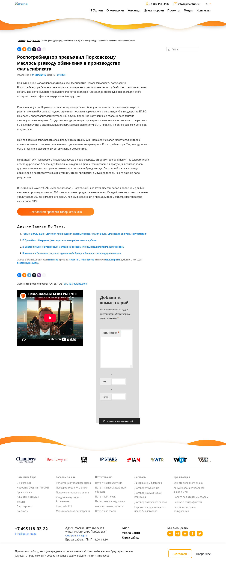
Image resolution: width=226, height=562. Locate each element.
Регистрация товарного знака (73, 482)
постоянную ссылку (27, 262)
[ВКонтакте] (19, 49)
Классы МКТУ (64, 506)
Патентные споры (105, 511)
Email (105, 396)
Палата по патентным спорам (191, 497)
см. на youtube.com (75, 283)
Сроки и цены (24, 492)
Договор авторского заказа (150, 502)
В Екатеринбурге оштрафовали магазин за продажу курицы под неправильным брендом (73, 246)
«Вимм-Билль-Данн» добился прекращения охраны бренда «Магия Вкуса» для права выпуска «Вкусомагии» (84, 233)
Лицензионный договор (148, 482)
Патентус (61, 74)
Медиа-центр (131, 533)
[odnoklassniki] (192, 533)
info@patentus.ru (26, 533)
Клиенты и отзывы (28, 497)
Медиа (188, 10)
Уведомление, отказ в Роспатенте (68, 499)
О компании (115, 10)
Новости (36, 40)
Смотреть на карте (76, 535)
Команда (133, 10)
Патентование (103, 477)
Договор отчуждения (146, 488)
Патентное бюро (26, 477)
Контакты (204, 10)
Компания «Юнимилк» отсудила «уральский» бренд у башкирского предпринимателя (71, 253)
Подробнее (203, 554)
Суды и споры (182, 477)
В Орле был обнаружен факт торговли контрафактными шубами (59, 240)
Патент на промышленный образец (110, 489)
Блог (29, 40)
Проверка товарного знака (72, 487)
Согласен (180, 554)
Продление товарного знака (72, 492)
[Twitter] (200, 533)
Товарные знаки (65, 477)
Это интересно (86, 259)
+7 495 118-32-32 (31, 528)
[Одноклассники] (24, 49)
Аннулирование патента (109, 506)
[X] (34, 49)
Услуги (21, 501)
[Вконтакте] (170, 533)
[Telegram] (29, 49)
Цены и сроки (154, 10)
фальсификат (112, 259)
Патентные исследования (110, 501)
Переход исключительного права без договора (149, 509)
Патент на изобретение (108, 482)
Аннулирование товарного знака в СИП (189, 490)
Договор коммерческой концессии (148, 495)
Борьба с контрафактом (188, 502)
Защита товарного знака (188, 482)
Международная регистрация (73, 511)
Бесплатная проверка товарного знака (55, 211)
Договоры (140, 477)
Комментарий (111, 333)
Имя (105, 381)
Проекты (173, 10)
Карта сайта (130, 537)
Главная (21, 40)
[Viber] (39, 49)
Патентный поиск (105, 496)
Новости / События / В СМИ (33, 487)
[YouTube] (185, 533)
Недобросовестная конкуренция (185, 509)
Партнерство (24, 506)
